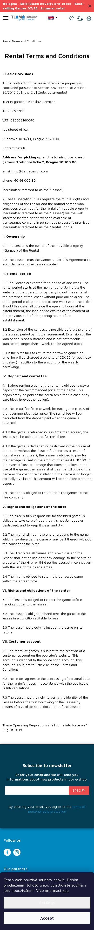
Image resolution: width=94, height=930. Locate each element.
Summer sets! (52, 8)
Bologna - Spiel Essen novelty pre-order (37, 3)
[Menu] (5, 19)
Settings (47, 903)
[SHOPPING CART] (89, 19)
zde (65, 890)
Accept (47, 918)
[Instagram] (16, 852)
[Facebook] (7, 852)
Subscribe (79, 790)
